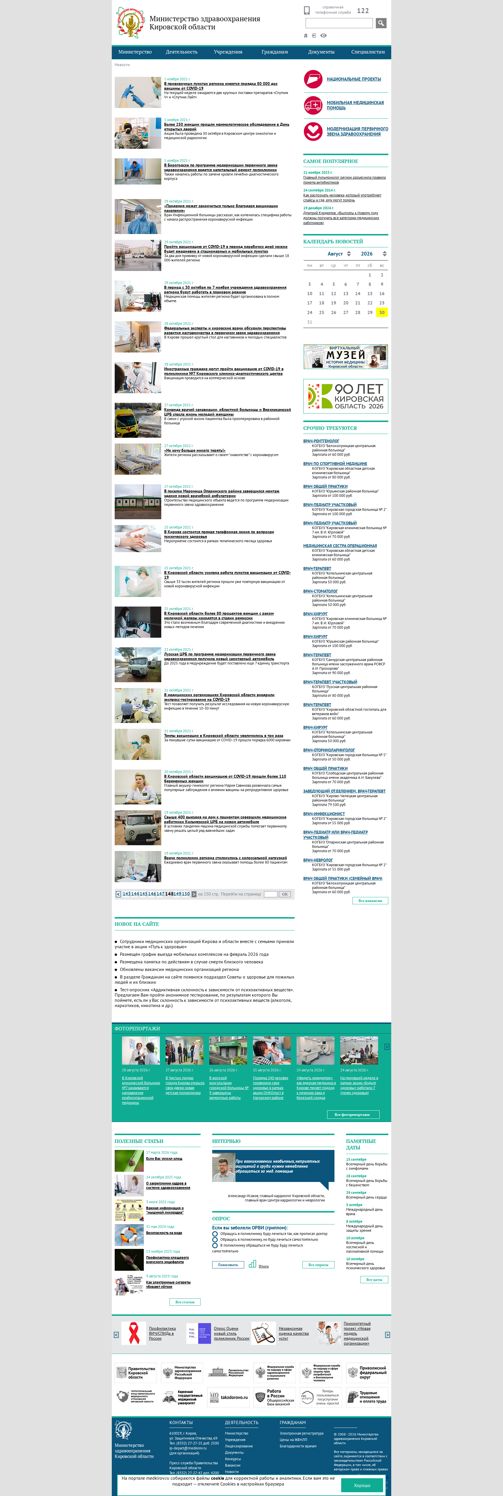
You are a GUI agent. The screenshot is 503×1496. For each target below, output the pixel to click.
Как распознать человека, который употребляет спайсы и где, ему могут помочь (342, 198)
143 (127, 893)
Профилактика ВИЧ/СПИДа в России (162, 1333)
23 (382, 303)
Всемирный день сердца (366, 1197)
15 (370, 293)
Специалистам (368, 52)
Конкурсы (233, 1458)
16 (382, 293)
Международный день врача (364, 1211)
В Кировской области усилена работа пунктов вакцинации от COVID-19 (227, 575)
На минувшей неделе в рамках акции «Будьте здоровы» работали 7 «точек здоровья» (359, 1085)
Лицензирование (239, 1446)
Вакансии (232, 1465)
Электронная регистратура (301, 1433)
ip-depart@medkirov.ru (188, 1448)
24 (309, 312)
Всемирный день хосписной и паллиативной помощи (364, 1247)
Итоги (264, 1266)
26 (333, 312)
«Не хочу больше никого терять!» (195, 450)
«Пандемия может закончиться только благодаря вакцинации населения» (221, 208)
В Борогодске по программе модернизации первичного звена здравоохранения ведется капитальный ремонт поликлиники (220, 167)
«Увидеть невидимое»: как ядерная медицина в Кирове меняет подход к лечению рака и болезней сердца (316, 1087)
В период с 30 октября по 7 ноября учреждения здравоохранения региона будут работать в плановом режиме (225, 290)
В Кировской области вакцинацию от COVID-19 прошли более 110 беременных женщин (225, 779)
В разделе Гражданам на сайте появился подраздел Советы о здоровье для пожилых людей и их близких (204, 979)
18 (321, 303)
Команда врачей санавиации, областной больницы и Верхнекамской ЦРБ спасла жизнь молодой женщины (227, 412)
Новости (232, 1471)
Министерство (135, 52)
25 (321, 312)
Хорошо (362, 1485)
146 (152, 893)
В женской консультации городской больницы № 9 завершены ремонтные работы (229, 1087)
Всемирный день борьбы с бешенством (366, 1182)
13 (345, 293)
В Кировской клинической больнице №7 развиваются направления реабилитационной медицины (141, 1090)
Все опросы (318, 1265)
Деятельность (182, 52)
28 (357, 312)
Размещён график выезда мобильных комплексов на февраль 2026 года (194, 954)
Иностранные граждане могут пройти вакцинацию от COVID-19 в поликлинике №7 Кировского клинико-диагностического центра (224, 371)
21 (357, 303)
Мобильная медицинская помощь (355, 105)
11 (321, 293)
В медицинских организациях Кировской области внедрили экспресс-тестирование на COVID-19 (219, 697)
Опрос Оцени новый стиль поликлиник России (231, 1333)
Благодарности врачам (298, 1446)
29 (370, 312)
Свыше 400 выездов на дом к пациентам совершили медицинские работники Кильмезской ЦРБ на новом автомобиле (225, 819)
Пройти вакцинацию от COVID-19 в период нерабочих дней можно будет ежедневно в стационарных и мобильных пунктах (226, 249)
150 (186, 893)
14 (357, 293)
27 (345, 312)
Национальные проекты (354, 79)
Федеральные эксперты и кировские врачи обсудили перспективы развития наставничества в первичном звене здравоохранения (225, 330)
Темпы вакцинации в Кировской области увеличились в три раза (223, 735)
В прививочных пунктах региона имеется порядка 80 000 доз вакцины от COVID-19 (220, 86)
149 (177, 893)
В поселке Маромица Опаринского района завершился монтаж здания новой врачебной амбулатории (221, 493)
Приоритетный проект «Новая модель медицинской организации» (357, 1333)
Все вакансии (370, 900)
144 (135, 893)
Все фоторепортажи (352, 1114)
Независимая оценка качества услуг (294, 1333)
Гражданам (275, 52)
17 (309, 303)
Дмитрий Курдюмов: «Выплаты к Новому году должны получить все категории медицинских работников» (341, 217)
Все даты (374, 1279)
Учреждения (228, 52)
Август (335, 253)
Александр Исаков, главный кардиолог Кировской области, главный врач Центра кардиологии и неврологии (276, 1198)
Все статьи (185, 1302)
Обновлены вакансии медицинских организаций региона (179, 969)
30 (382, 312)
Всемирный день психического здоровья (365, 1265)
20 (345, 303)
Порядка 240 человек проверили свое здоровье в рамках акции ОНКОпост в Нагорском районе (270, 1087)
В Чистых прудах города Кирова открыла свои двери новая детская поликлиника (185, 1085)
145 (144, 893)
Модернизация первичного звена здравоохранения (357, 131)
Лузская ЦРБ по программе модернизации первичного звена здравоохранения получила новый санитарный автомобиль (220, 656)
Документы (321, 52)
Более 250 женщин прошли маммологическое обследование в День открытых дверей (226, 127)
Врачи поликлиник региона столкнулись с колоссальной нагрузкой (225, 857)
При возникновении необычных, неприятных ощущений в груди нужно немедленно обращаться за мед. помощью (277, 1166)
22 (370, 303)
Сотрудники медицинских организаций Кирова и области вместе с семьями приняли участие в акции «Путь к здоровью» (204, 943)
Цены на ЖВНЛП (293, 1439)
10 (309, 293)
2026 (367, 253)
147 (160, 893)
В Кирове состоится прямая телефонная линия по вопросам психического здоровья (219, 534)
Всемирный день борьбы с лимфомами (366, 1166)
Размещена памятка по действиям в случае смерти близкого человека (191, 962)
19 (333, 303)
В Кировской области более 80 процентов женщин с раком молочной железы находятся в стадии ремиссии (219, 616)
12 (333, 293)
